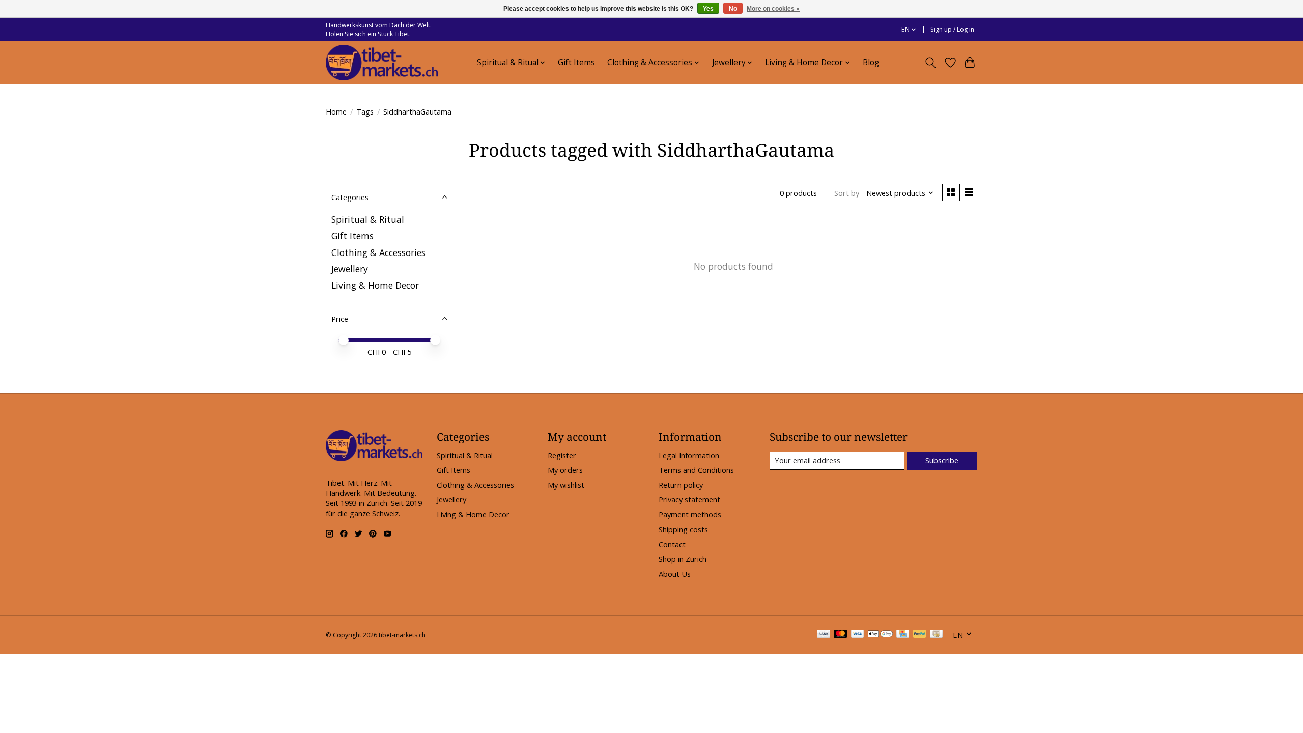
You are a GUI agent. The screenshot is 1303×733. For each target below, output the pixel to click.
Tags (365, 111)
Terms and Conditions (696, 470)
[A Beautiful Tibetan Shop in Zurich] (382, 62)
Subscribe (941, 460)
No (733, 8)
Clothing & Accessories (378, 252)
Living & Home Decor (375, 285)
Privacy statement (689, 499)
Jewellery (349, 269)
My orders (565, 470)
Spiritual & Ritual (367, 219)
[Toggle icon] (930, 62)
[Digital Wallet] (880, 635)
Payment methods (690, 514)
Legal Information (689, 455)
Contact (672, 544)
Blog (871, 62)
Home (336, 111)
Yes (708, 8)
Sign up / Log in (952, 29)
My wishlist (566, 485)
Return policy (681, 485)
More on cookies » (773, 8)
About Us (675, 574)
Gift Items (576, 62)
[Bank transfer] (823, 635)
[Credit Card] (902, 635)
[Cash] (936, 635)
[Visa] (857, 635)
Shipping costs (683, 529)
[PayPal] (919, 635)
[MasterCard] (840, 635)
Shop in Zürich (682, 559)
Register (562, 455)
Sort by (846, 193)
